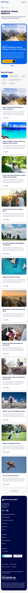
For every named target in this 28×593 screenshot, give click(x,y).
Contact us (4, 523)
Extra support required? (7, 520)
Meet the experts (6, 540)
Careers (4, 543)
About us (4, 537)
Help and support (6, 517)
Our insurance (5, 551)
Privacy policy (13, 564)
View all (4, 76)
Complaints (4, 526)
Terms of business (6, 566)
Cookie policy (5, 564)
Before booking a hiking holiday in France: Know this (14, 48)
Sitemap (14, 566)
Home (2, 7)
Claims (3, 529)
